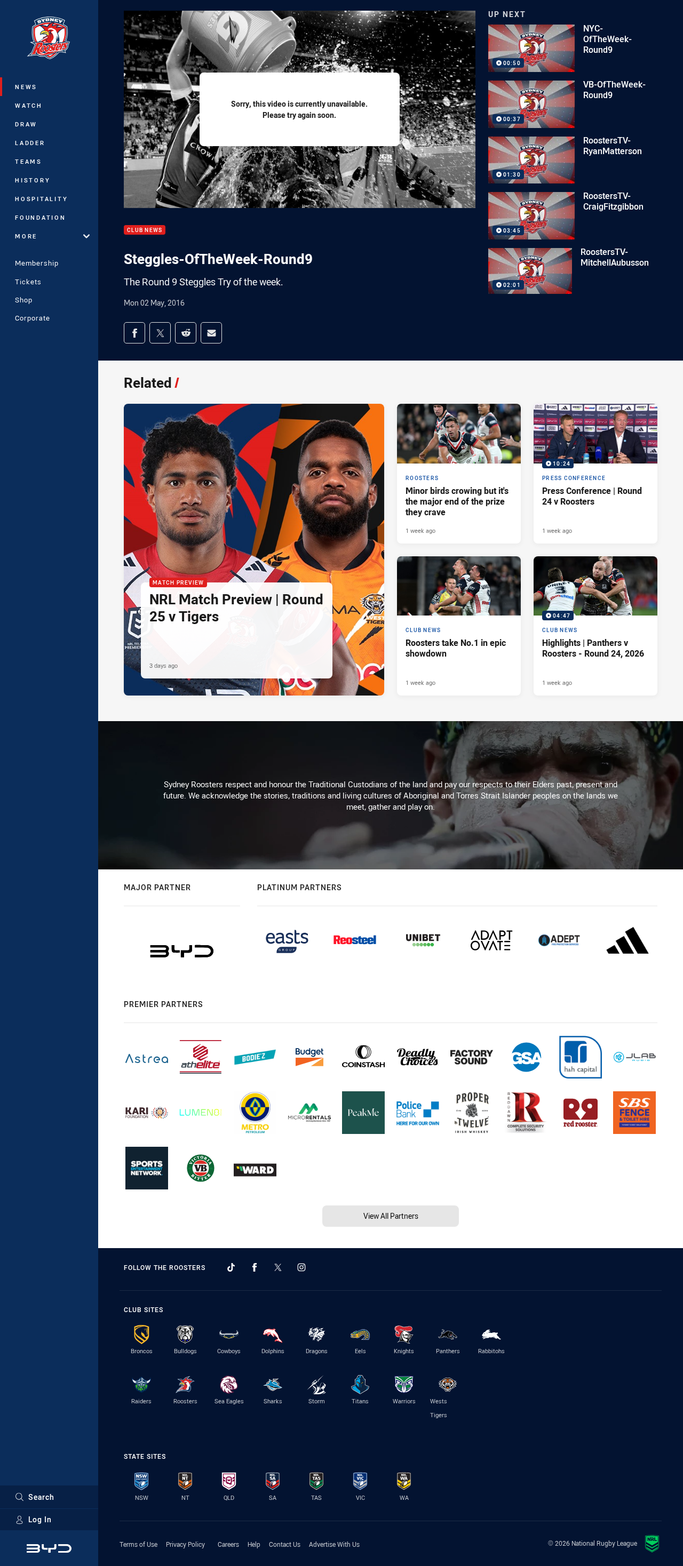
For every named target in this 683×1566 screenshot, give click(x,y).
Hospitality (41, 199)
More (26, 236)
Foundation (40, 217)
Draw (26, 124)
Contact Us (284, 1544)
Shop (24, 300)
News (26, 87)
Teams (28, 161)
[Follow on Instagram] (301, 1267)
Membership (37, 263)
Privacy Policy (185, 1544)
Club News (144, 230)
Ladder (30, 143)
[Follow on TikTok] (231, 1267)
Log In (40, 1519)
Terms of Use (138, 1544)
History (32, 180)
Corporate (32, 318)
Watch (29, 105)
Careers (228, 1544)
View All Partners (390, 1216)
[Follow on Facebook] (254, 1267)
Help (254, 1544)
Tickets (28, 281)
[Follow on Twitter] (278, 1267)
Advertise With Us (334, 1544)
